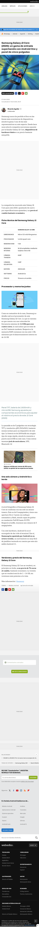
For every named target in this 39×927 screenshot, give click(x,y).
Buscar (36, 837)
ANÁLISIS (4, 6)
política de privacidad (27, 781)
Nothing (30, 34)
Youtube (17, 790)
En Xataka (8, 464)
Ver (20, 671)
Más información (30, 925)
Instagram (21, 790)
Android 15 (23, 824)
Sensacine (23, 867)
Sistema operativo (7, 813)
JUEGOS (32, 6)
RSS (24, 790)
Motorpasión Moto (25, 882)
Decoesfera (5, 894)
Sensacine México (25, 909)
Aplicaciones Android (8, 810)
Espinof (22, 870)
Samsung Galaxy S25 (21, 763)
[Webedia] (34, 1)
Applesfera (5, 860)
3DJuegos (23, 855)
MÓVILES (12, 6)
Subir (32, 845)
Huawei (4, 817)
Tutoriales (23, 810)
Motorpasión (24, 879)
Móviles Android (14, 585)
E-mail (26, 93)
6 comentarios (8, 93)
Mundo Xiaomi (6, 866)
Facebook (16, 93)
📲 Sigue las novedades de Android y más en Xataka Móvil (19, 29)
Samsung (20, 581)
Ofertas (22, 820)
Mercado (23, 813)
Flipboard (22, 93)
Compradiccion (6, 896)
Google (22, 817)
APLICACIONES (22, 6)
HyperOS (22, 34)
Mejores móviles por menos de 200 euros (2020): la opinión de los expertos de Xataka (18, 467)
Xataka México (6, 906)
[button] (14, 109)
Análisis (22, 806)
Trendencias (5, 891)
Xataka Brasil (6, 909)
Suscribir (33, 777)
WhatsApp (7, 34)
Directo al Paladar (7, 879)
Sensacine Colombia (26, 911)
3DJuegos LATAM (25, 906)
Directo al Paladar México (9, 914)
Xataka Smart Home (8, 863)
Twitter (19, 93)
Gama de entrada (27, 585)
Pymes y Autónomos (26, 894)
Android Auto (6, 824)
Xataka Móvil (6, 858)
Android (15, 34)
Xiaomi (4, 820)
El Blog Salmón (24, 891)
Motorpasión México (26, 914)
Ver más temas (7, 830)
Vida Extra (23, 858)
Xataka (4, 855)
